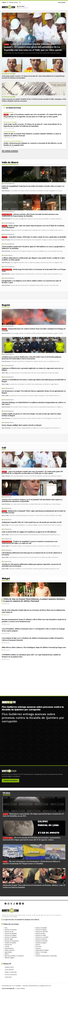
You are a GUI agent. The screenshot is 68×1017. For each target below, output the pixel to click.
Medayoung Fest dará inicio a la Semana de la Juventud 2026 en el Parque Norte (34, 270)
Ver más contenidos (10, 780)
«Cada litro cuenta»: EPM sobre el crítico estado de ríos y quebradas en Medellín (37, 237)
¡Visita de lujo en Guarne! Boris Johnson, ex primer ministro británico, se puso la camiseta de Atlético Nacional (32, 135)
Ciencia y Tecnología (41, 952)
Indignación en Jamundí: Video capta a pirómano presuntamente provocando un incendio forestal (34, 512)
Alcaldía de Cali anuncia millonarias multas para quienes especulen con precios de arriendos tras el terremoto (31, 565)
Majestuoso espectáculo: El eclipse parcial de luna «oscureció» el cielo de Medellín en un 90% (33, 815)
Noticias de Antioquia (11, 929)
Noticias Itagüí (9, 939)
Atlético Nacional (9, 131)
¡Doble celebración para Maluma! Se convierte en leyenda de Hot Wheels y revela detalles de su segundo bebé (33, 144)
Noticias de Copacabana (11, 940)
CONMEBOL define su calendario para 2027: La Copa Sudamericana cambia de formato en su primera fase (31, 656)
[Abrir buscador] (19, 2)
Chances (37, 944)
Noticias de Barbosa (41, 939)
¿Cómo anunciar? (9, 969)
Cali (4, 447)
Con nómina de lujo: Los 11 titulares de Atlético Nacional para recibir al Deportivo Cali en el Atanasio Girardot (33, 639)
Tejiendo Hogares (9, 957)
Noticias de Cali (9, 40)
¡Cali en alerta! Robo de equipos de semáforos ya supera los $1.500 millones (29, 532)
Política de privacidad (11, 974)
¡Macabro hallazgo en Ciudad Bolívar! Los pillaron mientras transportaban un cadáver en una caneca (34, 403)
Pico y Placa (61, 2)
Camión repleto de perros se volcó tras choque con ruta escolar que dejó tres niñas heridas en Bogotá (31, 415)
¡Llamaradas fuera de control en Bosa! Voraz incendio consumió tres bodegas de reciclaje (34, 330)
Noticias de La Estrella (41, 937)
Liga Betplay (8, 952)
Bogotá (6, 305)
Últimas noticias (13, 2)
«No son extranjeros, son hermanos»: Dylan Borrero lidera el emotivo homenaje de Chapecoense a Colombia (31, 862)
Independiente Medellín (42, 950)
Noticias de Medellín (8, 266)
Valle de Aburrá (10, 162)
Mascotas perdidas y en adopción (14, 955)
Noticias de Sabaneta (11, 937)
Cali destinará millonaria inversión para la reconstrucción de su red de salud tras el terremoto (32, 554)
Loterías (7, 946)
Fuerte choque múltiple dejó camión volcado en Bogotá (21, 425)
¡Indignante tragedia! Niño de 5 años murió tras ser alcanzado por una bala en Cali (31, 522)
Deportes (38, 948)
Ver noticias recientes (10, 151)
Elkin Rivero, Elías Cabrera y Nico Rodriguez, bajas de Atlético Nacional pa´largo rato (34, 647)
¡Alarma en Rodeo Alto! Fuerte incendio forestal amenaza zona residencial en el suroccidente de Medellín (30, 215)
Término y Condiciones (11, 972)
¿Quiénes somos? (9, 967)
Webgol (6, 578)
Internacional (8, 944)
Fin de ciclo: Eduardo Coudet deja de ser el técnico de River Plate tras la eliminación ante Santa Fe (33, 611)
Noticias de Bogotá (8, 399)
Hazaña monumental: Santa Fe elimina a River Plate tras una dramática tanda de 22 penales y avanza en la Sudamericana (34, 620)
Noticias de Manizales (11, 933)
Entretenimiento (9, 948)
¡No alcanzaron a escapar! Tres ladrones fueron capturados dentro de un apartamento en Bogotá (34, 392)
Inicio (6, 927)
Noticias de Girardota (41, 940)
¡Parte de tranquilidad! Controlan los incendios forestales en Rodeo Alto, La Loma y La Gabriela (33, 187)
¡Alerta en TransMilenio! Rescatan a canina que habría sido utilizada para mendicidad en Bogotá (34, 380)
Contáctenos (8, 977)
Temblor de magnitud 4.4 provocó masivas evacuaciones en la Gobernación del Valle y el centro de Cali (29, 542)
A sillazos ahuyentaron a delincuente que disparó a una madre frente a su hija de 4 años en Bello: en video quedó (33, 259)
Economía (38, 946)
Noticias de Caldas (40, 935)
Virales (6, 793)
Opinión (7, 954)
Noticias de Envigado (10, 935)
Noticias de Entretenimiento (13, 141)
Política (37, 954)
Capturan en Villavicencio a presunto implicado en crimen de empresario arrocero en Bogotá (32, 369)
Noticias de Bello (8, 255)
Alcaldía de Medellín (10, 942)
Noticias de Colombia (8, 73)
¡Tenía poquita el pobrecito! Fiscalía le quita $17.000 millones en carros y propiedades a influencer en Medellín (33, 247)
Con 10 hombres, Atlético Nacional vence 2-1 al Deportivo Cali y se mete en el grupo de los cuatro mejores (33, 630)
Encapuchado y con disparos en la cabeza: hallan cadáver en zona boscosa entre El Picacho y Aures (31, 281)
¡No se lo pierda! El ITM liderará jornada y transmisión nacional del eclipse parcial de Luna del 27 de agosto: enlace (31, 838)
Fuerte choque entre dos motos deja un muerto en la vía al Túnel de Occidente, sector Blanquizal (33, 226)
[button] (3, 2)
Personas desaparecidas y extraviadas (46, 955)
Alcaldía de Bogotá (40, 942)
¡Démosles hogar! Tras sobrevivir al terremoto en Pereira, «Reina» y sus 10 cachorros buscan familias (34, 886)
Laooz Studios (20, 988)
